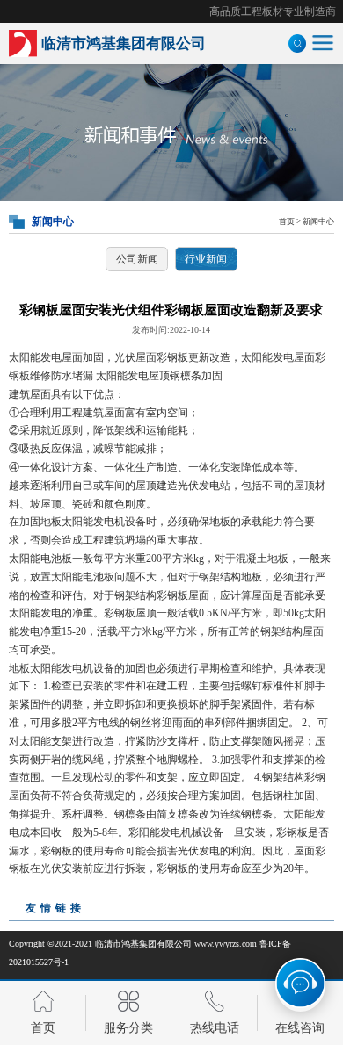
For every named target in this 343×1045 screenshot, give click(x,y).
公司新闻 (137, 259)
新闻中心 (318, 221)
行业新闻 (206, 259)
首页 (287, 221)
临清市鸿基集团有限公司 (143, 943)
